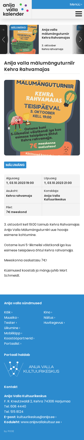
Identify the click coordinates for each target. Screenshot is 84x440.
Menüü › (76, 4)
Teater (9, 322)
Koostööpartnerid (18, 338)
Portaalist (12, 343)
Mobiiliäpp (12, 333)
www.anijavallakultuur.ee (40, 422)
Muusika (10, 317)
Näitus (48, 317)
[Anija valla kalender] (16, 9)
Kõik (7, 312)
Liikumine (11, 328)
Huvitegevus (53, 322)
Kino (47, 312)
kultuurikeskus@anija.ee (36, 417)
